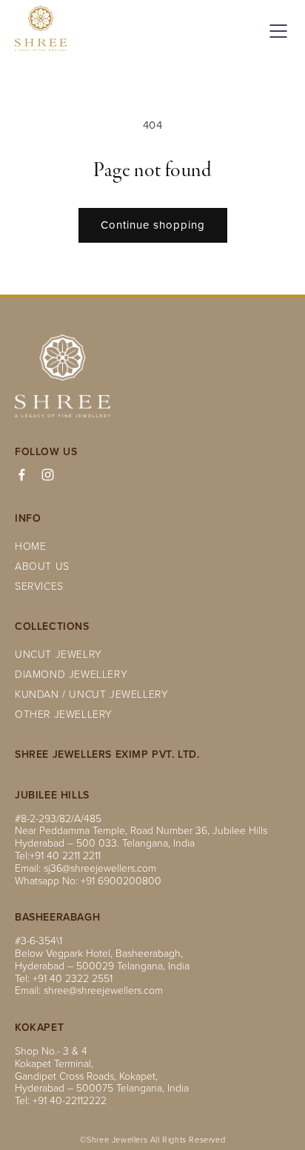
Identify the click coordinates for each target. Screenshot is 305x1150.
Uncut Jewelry (58, 654)
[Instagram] (48, 475)
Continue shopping (153, 224)
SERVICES (39, 586)
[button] (275, 31)
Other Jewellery (64, 714)
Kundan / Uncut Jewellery (91, 694)
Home (30, 546)
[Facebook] (22, 475)
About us (42, 566)
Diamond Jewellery (71, 674)
